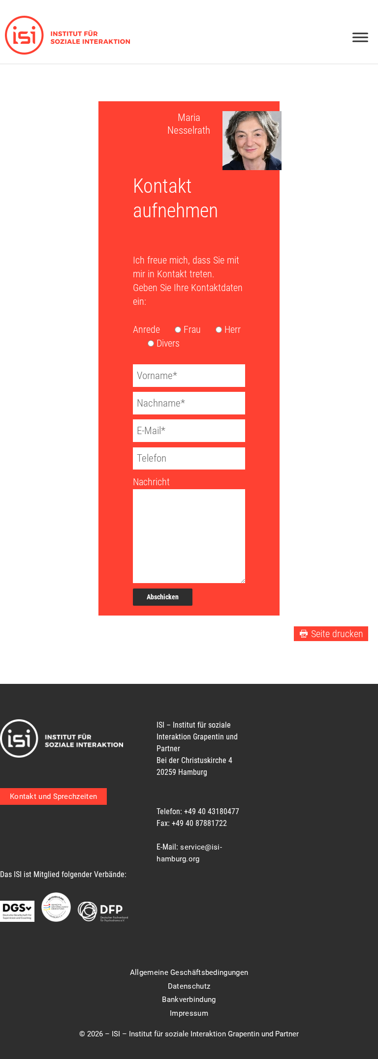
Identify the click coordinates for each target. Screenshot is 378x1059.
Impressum (189, 1013)
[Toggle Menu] (360, 37)
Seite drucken (337, 634)
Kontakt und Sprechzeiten (53, 796)
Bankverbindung (189, 999)
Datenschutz (189, 986)
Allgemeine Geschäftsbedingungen (189, 972)
